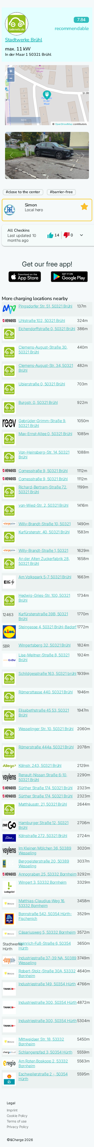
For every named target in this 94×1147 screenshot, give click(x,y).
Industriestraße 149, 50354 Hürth (47, 983)
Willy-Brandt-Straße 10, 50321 (45, 523)
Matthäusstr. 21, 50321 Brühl (43, 804)
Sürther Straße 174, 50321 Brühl (46, 787)
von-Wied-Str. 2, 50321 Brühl (43, 505)
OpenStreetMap (64, 124)
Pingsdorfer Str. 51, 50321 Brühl (46, 306)
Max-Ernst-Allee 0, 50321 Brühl (45, 433)
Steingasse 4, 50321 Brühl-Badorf (48, 626)
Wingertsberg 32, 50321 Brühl (45, 645)
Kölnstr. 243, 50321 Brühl (40, 765)
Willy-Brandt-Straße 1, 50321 (43, 550)
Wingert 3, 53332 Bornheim (43, 882)
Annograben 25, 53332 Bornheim (48, 874)
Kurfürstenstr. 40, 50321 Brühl (44, 532)
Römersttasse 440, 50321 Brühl (46, 692)
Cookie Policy (17, 1116)
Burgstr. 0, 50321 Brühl (38, 402)
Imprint (12, 1110)
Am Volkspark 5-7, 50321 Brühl (45, 576)
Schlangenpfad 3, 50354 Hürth (45, 1052)
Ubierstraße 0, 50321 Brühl (42, 384)
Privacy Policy (17, 1127)
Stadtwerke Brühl (23, 40)
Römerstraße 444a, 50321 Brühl (46, 747)
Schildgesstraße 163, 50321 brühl (48, 673)
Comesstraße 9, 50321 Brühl (43, 470)
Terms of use (17, 1121)
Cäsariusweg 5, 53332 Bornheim (47, 932)
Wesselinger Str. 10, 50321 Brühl (46, 728)
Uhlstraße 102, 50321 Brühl (42, 320)
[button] (47, 235)
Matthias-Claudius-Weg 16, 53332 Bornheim (42, 903)
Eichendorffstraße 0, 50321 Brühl (47, 328)
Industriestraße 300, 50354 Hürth (48, 1002)
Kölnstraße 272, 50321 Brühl (43, 835)
